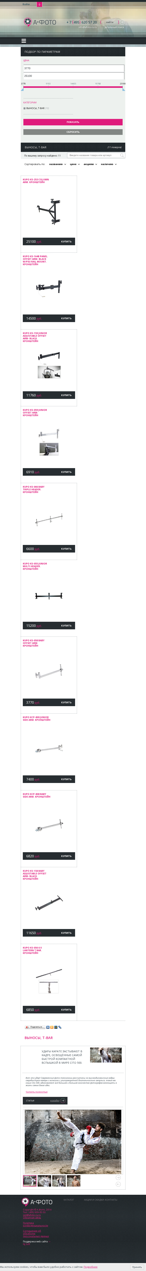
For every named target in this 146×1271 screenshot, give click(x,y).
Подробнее (91, 1267)
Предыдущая (118, 1184)
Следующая (118, 1177)
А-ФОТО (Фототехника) (40, 22)
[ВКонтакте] (48, 1027)
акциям (89, 164)
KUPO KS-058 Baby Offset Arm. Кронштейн (33, 643)
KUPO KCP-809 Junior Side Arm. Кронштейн (36, 719)
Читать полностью (37, 1091)
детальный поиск (114, 27)
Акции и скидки (94, 1199)
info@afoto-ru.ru (88, 27)
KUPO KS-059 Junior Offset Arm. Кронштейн (35, 413)
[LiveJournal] (60, 1027)
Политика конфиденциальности (35, 1224)
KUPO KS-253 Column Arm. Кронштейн (36, 181)
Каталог (69, 1199)
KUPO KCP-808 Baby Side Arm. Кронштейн (36, 795)
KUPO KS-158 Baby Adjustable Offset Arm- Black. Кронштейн (34, 875)
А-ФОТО (37, 1202)
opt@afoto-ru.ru (32, 1215)
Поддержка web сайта (35, 1241)
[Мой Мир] (56, 1027)
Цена (26, 60)
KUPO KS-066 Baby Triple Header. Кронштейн (33, 490)
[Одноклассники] (52, 1027)
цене (73, 164)
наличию (107, 164)
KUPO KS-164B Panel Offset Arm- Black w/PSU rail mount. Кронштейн (35, 260)
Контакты (111, 1199)
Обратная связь (32, 1217)
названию (56, 164)
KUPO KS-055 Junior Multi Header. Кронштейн (35, 566)
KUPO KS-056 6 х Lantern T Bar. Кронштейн (32, 950)
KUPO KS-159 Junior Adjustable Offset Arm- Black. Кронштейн (35, 337)
